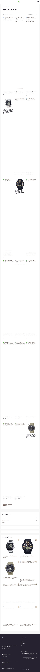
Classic (3, 518)
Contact (22, 641)
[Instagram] (2, 648)
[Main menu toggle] (1, 2)
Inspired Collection (5, 520)
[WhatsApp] (6, 648)
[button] (3, 2)
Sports (3, 522)
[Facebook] (4, 648)
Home (4, 6)
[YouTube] (8, 648)
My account (23, 643)
